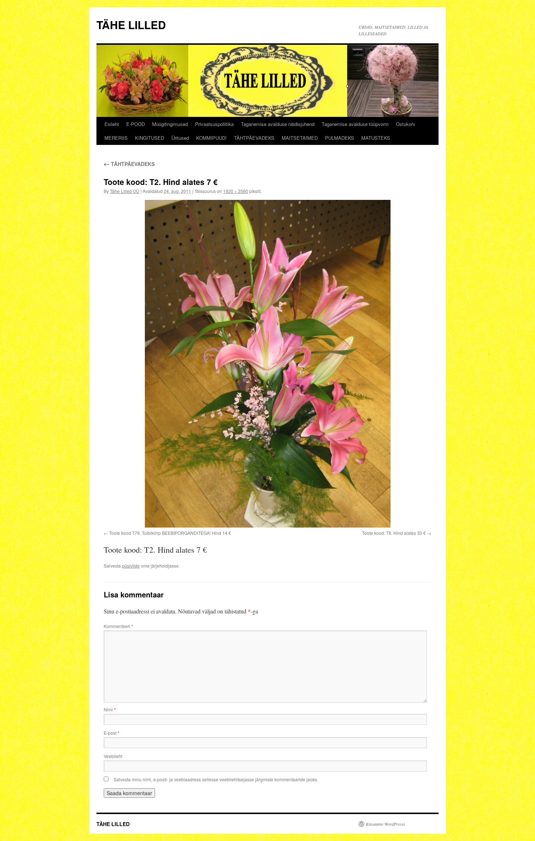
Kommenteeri (118, 626)
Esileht (111, 124)
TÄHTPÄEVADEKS (254, 137)
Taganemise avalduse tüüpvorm (355, 124)
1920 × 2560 (235, 191)
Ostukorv (405, 124)
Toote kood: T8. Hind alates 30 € (394, 533)
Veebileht (113, 756)
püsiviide (131, 565)
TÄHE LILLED (131, 24)
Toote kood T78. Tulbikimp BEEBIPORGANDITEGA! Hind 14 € (170, 533)
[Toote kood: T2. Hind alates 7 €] (267, 364)
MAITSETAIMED (300, 137)
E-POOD (135, 124)
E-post (111, 733)
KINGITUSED (149, 137)
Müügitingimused (170, 124)
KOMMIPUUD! (211, 137)
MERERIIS (116, 137)
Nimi (110, 709)
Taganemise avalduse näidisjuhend (277, 124)
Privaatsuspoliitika (214, 124)
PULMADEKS (339, 137)
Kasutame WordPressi (385, 824)
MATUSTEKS (375, 137)
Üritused (180, 137)
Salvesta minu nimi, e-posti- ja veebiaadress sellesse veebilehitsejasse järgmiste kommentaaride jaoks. (216, 779)
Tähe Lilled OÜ (124, 191)
